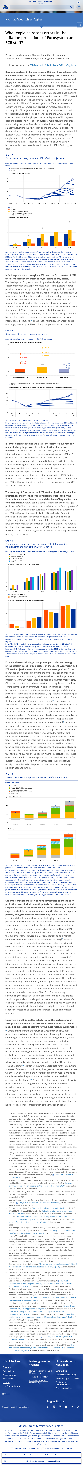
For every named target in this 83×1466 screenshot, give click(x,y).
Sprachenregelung (64, 1388)
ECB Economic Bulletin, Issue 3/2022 (48, 65)
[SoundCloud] (72, 1406)
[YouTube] (66, 1406)
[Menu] (78, 7)
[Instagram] (60, 1406)
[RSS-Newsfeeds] (78, 1406)
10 (23, 1065)
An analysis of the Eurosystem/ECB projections (40, 1338)
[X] (48, 1406)
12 (66, 1104)
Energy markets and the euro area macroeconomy (39, 1203)
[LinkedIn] (54, 1406)
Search (71, 7)
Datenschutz (61, 1371)
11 (31, 1079)
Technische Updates (38, 1377)
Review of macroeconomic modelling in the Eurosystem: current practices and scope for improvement (41, 1284)
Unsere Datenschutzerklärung (26, 1449)
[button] (78, 2)
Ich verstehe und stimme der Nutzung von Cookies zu (43, 1455)
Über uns (7, 1368)
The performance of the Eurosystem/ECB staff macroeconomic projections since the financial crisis (41, 1348)
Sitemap (7, 1394)
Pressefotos (8, 1379)
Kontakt (6, 1383)
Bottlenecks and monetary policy (46, 1208)
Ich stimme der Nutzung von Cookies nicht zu (43, 1461)
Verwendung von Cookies (67, 1379)
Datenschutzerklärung (66, 1375)
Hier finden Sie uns (11, 1386)
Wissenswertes (9, 1375)
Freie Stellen (8, 1371)
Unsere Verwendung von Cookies (58, 1449)
